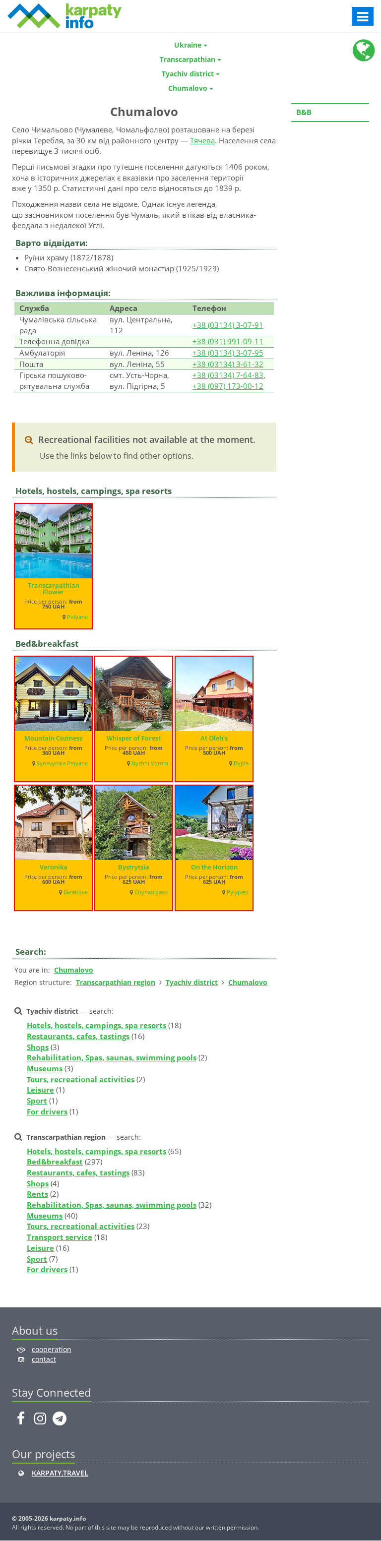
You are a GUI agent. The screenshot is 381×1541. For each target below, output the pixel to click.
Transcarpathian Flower (53, 588)
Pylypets (238, 892)
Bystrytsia (133, 867)
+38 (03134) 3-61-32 (227, 364)
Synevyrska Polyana (62, 763)
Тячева (202, 140)
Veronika (53, 867)
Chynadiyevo (151, 892)
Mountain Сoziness (53, 738)
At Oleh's (214, 738)
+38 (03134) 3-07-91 (227, 325)
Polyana (77, 617)
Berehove (76, 892)
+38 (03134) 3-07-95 (227, 353)
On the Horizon (214, 867)
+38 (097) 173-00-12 (227, 386)
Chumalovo (73, 970)
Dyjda (241, 763)
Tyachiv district (192, 982)
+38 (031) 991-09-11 (227, 341)
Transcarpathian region (115, 982)
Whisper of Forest (134, 738)
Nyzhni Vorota (149, 763)
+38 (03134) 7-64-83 (227, 375)
